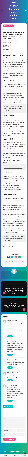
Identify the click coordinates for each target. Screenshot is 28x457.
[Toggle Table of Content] (16, 42)
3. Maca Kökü (7, 48)
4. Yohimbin (6, 49)
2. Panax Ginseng (8, 46)
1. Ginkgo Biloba (7, 45)
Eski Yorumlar (8, 406)
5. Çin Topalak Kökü (8, 50)
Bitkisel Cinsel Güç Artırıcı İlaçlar (11, 44)
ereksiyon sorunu (13, 182)
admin (14, 276)
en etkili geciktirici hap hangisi (10, 160)
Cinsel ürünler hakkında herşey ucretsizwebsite (14, 10)
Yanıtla (10, 336)
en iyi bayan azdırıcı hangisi (9, 244)
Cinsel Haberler (8, 25)
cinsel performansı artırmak (10, 200)
